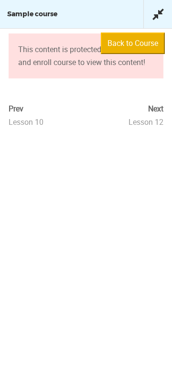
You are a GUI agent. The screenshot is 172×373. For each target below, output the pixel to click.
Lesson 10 (26, 122)
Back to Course (133, 43)
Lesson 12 (146, 122)
